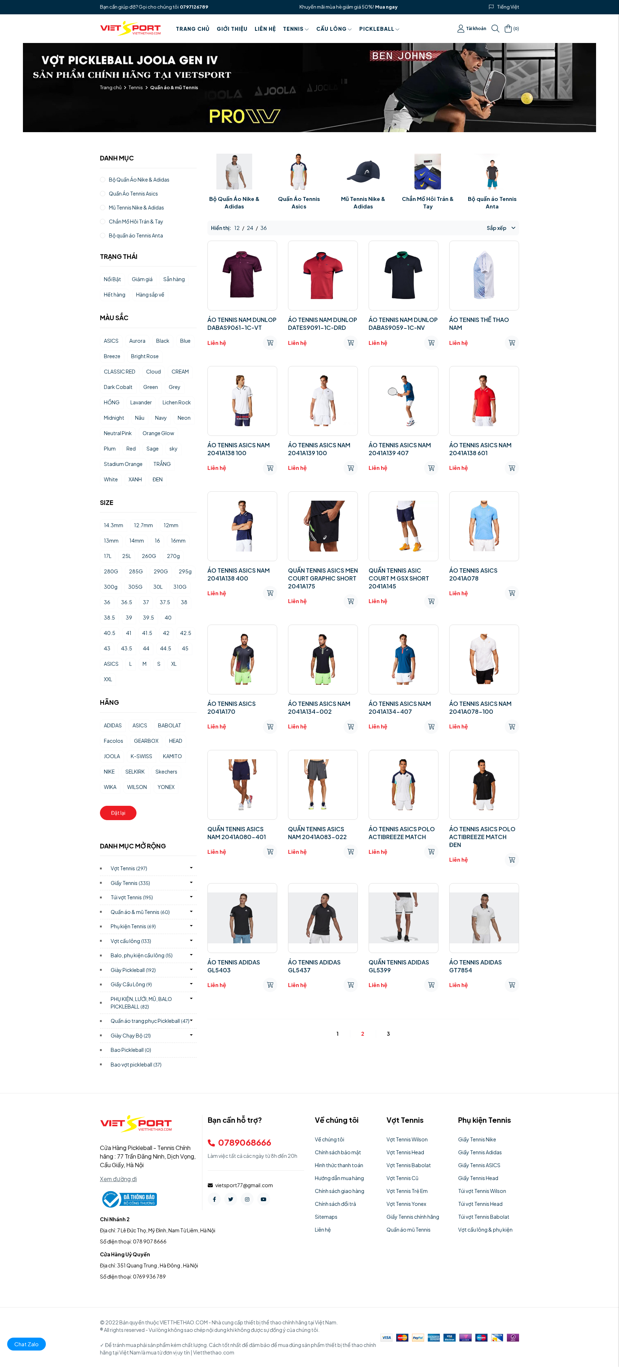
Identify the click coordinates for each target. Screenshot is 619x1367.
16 (157, 540)
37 (146, 602)
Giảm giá (142, 279)
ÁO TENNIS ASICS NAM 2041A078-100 (480, 707)
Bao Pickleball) (131, 1049)
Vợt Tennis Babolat (409, 1165)
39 (129, 617)
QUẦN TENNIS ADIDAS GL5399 (399, 966)
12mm (171, 525)
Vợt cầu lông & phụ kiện (485, 1229)
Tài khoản (476, 28)
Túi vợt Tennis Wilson (482, 1191)
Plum (110, 448)
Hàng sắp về (150, 294)
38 (184, 602)
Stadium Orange (123, 464)
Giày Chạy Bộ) (131, 1035)
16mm (178, 540)
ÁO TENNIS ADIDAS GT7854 (475, 966)
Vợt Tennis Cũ (402, 1178)
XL (174, 663)
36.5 (126, 602)
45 (185, 648)
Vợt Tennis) (129, 868)
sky (173, 448)
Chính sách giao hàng (339, 1191)
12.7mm (143, 525)
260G (149, 556)
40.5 (109, 633)
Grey (175, 387)
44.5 (165, 648)
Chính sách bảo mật (338, 1152)
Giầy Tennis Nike (477, 1139)
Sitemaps (326, 1216)
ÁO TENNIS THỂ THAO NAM (479, 323)
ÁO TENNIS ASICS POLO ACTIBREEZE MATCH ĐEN (482, 837)
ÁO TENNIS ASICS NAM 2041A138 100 (238, 449)
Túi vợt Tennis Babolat (483, 1216)
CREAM (180, 371)
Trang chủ (193, 28)
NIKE (109, 771)
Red (131, 448)
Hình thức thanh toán (339, 1165)
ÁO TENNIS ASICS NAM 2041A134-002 (319, 707)
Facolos (113, 740)
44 (146, 648)
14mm (136, 540)
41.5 (147, 633)
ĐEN (158, 479)
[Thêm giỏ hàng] (270, 343)
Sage (153, 448)
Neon (184, 417)
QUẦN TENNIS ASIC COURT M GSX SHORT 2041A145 (399, 578)
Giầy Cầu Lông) (131, 984)
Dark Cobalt (118, 387)
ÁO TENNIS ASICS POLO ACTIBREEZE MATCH (402, 833)
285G (136, 571)
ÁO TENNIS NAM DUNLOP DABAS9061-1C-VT (242, 323)
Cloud (153, 371)
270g (173, 556)
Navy (161, 417)
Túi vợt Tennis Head (480, 1203)
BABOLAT (169, 725)
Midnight (114, 417)
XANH (135, 479)
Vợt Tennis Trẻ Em (407, 1191)
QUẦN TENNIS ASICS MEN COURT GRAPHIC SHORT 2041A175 (323, 578)
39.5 (148, 617)
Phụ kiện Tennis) (133, 926)
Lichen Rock (177, 402)
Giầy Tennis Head (478, 1178)
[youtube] (263, 1199)
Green (150, 387)
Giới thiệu (232, 28)
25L (126, 556)
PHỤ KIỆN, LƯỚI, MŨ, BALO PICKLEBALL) (141, 1003)
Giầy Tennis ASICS (479, 1165)
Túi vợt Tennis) (132, 897)
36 (107, 602)
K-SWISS (141, 756)
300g (110, 586)
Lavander (141, 402)
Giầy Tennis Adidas (480, 1152)
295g (185, 571)
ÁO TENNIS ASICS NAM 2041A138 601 (480, 449)
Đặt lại (118, 812)
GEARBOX (146, 740)
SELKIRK (135, 771)
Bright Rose (145, 356)
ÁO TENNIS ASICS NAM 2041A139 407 (400, 449)
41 (128, 633)
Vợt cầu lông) (131, 941)
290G (161, 571)
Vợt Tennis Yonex (406, 1203)
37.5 (165, 602)
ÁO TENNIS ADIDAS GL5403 (233, 966)
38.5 (109, 617)
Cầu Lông (331, 28)
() (516, 28)
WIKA (110, 787)
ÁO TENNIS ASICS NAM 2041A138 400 (238, 574)
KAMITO (172, 756)
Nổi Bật (112, 279)
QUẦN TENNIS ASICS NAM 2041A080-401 (236, 833)
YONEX (166, 787)
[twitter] (230, 1199)
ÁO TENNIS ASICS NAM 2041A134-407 (400, 707)
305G (135, 586)
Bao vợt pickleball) (136, 1064)
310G (180, 586)
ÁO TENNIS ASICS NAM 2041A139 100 (319, 449)
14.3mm (113, 525)
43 (107, 648)
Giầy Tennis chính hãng (413, 1216)
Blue (185, 340)
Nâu (139, 417)
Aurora (137, 340)
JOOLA (112, 756)
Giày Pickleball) (133, 970)
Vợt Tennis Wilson (407, 1139)
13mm (111, 540)
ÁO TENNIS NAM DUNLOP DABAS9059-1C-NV (403, 323)
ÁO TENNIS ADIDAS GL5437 (314, 966)
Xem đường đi (118, 1179)
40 (168, 617)
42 (166, 633)
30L (158, 586)
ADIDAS (113, 725)
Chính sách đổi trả (335, 1203)
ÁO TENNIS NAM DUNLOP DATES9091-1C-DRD (322, 323)
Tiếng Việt (508, 7)
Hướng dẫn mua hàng (339, 1178)
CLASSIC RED (119, 371)
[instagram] (247, 1199)
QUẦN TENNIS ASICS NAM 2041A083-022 (317, 833)
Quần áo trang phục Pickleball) (150, 1020)
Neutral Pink (118, 433)
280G (111, 571)
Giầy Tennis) (130, 883)
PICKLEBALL (376, 28)
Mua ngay (386, 7)
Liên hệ (265, 28)
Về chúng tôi (329, 1139)
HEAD (175, 740)
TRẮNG (162, 464)
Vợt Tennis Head (405, 1152)
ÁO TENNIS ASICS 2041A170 (231, 707)
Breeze (112, 356)
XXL (108, 679)
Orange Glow (158, 433)
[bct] (128, 1198)
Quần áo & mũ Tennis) (140, 912)
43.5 (126, 648)
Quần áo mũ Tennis (409, 1229)
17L (107, 556)
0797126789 (194, 7)
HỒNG (112, 402)
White (111, 479)
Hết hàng (114, 294)
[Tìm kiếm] (495, 29)
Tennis (293, 28)
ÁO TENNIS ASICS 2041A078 (473, 574)
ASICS (111, 340)
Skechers (166, 771)
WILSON (137, 787)
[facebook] (214, 1199)
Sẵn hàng (174, 279)
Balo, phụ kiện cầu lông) (142, 955)
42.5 (185, 633)
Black (162, 340)
